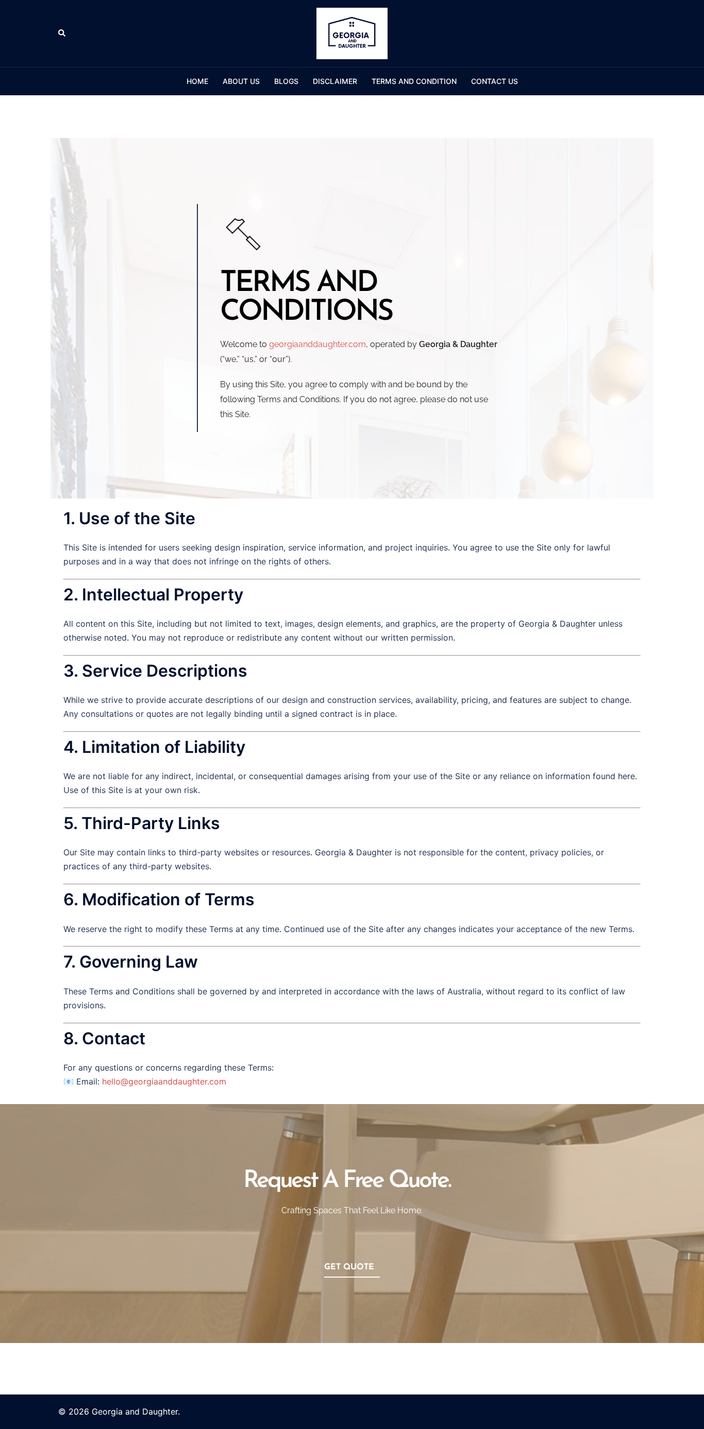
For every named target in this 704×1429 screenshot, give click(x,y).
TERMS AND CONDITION (414, 81)
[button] (62, 33)
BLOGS (286, 81)
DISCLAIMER (335, 81)
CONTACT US (494, 81)
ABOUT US (241, 81)
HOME (197, 81)
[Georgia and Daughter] (352, 32)
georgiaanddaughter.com (317, 344)
